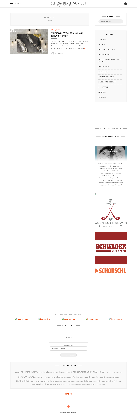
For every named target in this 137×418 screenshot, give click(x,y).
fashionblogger (68, 377)
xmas (103, 384)
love (80, 381)
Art (45, 372)
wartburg (34, 384)
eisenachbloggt (40, 377)
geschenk (86, 377)
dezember (118, 372)
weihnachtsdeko (55, 385)
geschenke (94, 377)
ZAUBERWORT (103, 72)
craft (70, 372)
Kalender (40, 381)
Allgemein (57, 30)
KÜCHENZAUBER (103, 67)
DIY (19, 377)
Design (112, 372)
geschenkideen (113, 377)
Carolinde (60, 53)
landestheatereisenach (72, 381)
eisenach (27, 376)
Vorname (68, 329)
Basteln (49, 372)
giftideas (30, 381)
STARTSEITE (102, 39)
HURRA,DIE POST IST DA (106, 77)
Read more (81, 48)
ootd (94, 381)
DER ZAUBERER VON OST (68, 3)
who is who (98, 384)
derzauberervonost (102, 372)
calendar (55, 372)
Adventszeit (40, 372)
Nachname (68, 337)
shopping (98, 381)
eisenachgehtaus (51, 377)
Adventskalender (28, 372)
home (35, 381)
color (67, 372)
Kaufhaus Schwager (60, 381)
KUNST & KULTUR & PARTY (106, 49)
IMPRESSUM (102, 97)
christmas (62, 372)
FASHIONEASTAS (103, 54)
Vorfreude (117, 381)
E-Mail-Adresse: (68, 345)
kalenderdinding (49, 381)
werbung (91, 385)
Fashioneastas (78, 377)
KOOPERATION (103, 87)
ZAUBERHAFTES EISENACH (106, 82)
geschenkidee (103, 377)
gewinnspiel (21, 381)
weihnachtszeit (83, 385)
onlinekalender (87, 381)
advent (17, 372)
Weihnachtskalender (69, 384)
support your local (107, 381)
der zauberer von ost (84, 371)
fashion (60, 377)
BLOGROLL (102, 92)
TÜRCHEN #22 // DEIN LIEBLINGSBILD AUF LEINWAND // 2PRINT (67, 34)
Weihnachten (43, 384)
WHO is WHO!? (103, 44)
